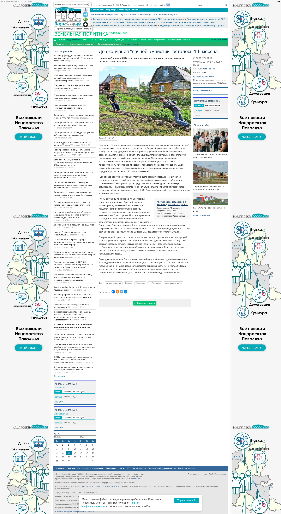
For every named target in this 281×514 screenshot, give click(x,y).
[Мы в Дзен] (85, 24)
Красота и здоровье (103, 40)
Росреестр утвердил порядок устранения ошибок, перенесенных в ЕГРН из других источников (139, 19)
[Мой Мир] (125, 291)
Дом (123, 40)
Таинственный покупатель (178, 40)
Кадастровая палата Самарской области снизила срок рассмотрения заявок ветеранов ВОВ (73, 175)
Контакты (60, 468)
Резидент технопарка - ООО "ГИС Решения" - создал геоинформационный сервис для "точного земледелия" (73, 264)
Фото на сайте (201, 125)
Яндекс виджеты (138, 5)
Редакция (70, 468)
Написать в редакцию (102, 5)
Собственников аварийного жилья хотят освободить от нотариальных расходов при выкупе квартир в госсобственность (74, 347)
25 (81, 457)
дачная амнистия (113, 283)
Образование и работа (137, 40)
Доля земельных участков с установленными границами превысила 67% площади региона (73, 162)
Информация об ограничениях (90, 468)
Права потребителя (156, 40)
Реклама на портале (115, 468)
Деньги (62, 40)
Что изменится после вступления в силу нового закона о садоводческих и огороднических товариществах (73, 277)
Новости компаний (186, 468)
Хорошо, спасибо (186, 500)
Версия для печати (205, 76)
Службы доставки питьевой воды (135, 14)
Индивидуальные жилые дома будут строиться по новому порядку (192, 25)
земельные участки (173, 283)
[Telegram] (121, 291)
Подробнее (135, 479)
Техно (84, 40)
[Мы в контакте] (85, 9)
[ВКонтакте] (113, 291)
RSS (117, 5)
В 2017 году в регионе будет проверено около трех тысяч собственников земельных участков (73, 359)
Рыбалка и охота (219, 40)
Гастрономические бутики (165, 14)
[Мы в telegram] (85, 14)
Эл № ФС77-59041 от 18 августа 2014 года (103, 486)
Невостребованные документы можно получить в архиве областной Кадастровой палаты (74, 152)
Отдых (117, 40)
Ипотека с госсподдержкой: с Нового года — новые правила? (172, 203)
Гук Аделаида (155, 283)
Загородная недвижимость (109, 44)
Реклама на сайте (157, 5)
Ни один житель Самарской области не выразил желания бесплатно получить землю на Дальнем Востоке (72, 215)
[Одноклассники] (117, 291)
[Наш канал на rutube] (85, 19)
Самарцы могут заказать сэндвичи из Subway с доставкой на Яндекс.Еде (126, 10)
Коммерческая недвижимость (82, 44)
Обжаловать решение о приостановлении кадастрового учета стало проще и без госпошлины (74, 337)
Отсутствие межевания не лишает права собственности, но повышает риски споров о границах (74, 254)
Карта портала (139, 468)
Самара (128, 283)
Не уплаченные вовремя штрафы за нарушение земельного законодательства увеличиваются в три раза (74, 242)
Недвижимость (118, 33)
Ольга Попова (208, 69)
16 (69, 453)
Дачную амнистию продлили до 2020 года (74, 225)
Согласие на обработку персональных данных (74, 512)
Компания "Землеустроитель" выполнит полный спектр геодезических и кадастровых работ (171, 22)
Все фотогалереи (201, 215)
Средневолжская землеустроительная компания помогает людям (125, 25)
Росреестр (140, 283)
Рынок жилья (61, 44)
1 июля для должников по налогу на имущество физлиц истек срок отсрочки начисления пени (73, 185)
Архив (124, 5)
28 (57, 461)
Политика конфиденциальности (162, 468)
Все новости (59, 376)
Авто (91, 40)
